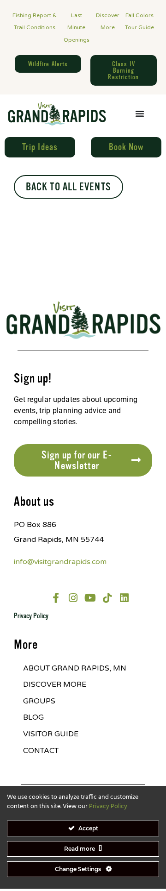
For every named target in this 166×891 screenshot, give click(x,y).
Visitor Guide (50, 734)
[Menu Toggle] (139, 113)
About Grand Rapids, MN (74, 668)
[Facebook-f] (56, 598)
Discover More (107, 21)
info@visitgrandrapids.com (60, 561)
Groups (39, 701)
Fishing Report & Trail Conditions (34, 21)
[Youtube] (90, 598)
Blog (33, 717)
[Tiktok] (107, 598)
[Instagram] (73, 598)
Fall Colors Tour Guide (139, 21)
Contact (41, 750)
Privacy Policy (31, 616)
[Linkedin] (124, 598)
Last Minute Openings (76, 27)
